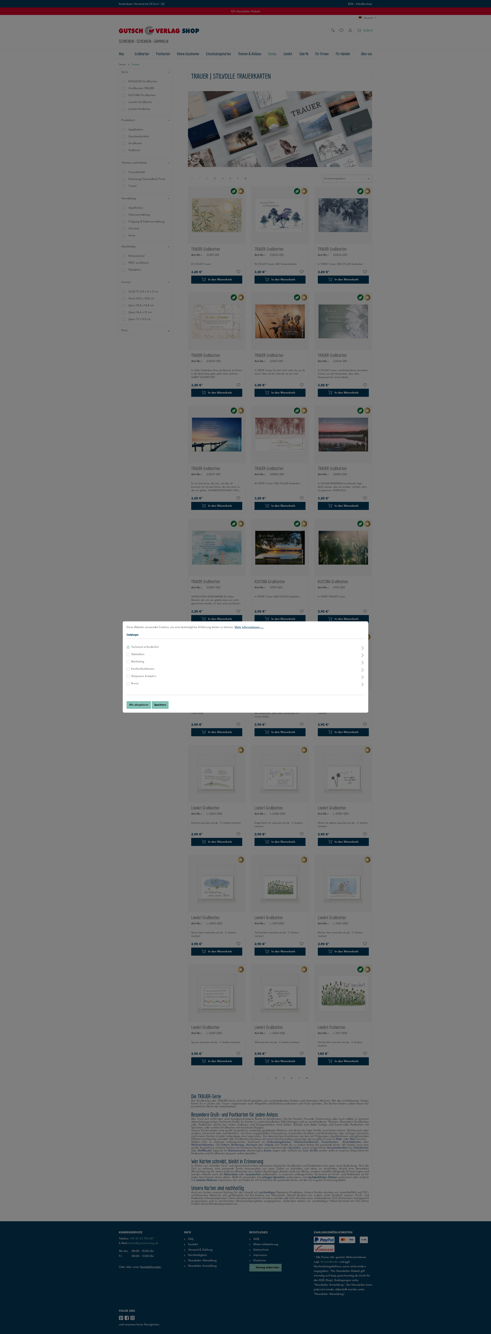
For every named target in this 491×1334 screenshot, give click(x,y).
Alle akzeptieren (138, 705)
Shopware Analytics (143, 676)
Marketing (137, 661)
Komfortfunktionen (142, 669)
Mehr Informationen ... (249, 627)
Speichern (160, 705)
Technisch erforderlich (145, 647)
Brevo (135, 683)
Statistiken (137, 654)
